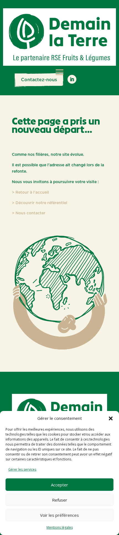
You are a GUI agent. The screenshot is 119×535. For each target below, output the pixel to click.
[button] (110, 418)
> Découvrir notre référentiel (39, 203)
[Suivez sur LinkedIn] (72, 79)
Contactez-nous (39, 80)
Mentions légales (59, 527)
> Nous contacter (28, 213)
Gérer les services (22, 469)
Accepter (59, 484)
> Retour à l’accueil (30, 192)
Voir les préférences (59, 515)
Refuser (59, 500)
